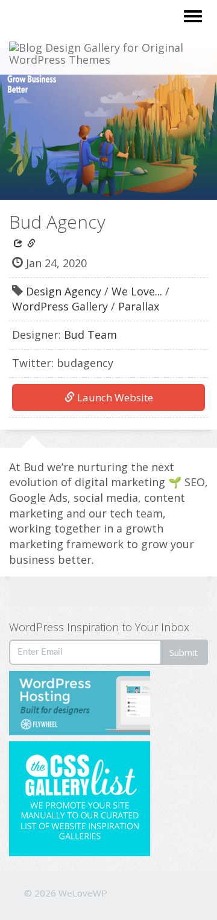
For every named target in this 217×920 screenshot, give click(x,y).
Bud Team (90, 334)
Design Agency (63, 291)
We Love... (137, 291)
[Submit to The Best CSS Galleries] (79, 798)
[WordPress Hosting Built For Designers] (108, 703)
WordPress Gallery (60, 306)
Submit (183, 652)
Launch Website (114, 397)
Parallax (138, 306)
